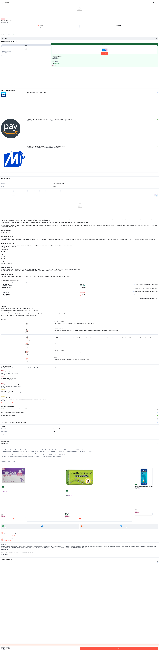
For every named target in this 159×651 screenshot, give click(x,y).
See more (3, 374)
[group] (79, 8)
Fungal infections (6, 232)
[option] (5, 191)
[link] (6, 2)
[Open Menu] (2, 2)
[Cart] (156, 2)
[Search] (153, 2)
